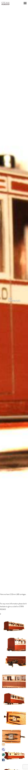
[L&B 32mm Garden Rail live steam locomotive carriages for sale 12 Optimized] (14, 645)
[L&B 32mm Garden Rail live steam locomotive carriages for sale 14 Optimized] (14, 682)
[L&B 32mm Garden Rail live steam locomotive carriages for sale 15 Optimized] (14, 700)
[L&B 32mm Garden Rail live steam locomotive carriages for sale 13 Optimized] (14, 663)
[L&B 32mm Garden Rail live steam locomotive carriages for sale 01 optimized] (14, 755)
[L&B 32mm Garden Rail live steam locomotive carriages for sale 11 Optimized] (14, 626)
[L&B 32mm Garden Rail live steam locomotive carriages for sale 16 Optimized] (14, 718)
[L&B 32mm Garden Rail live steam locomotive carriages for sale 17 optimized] (14, 737)
